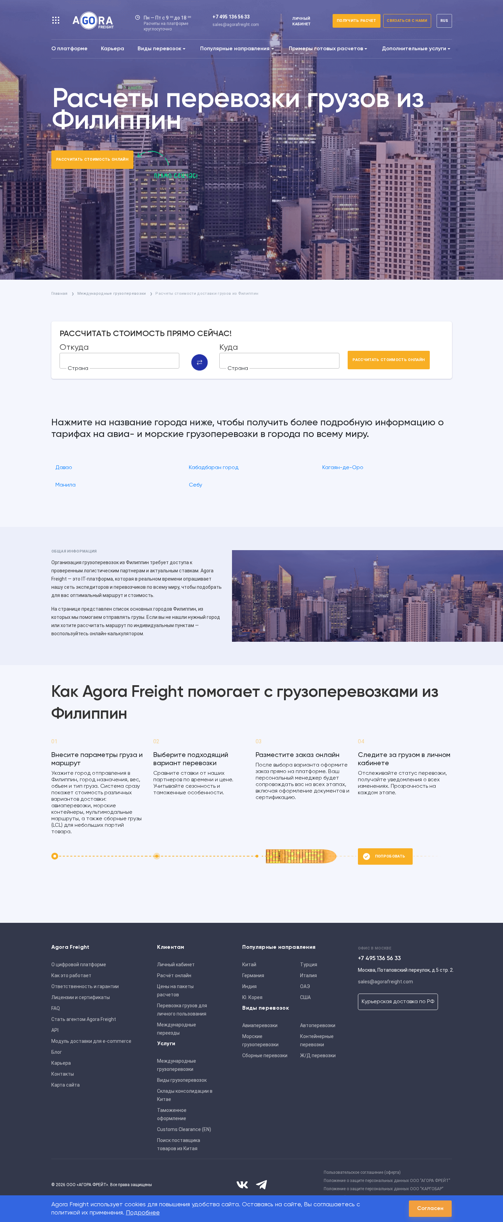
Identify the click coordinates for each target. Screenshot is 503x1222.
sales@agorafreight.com (235, 24)
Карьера (112, 49)
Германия (253, 975)
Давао (63, 467)
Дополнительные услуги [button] (414, 49)
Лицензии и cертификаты (80, 997)
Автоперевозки (317, 1025)
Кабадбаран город (213, 467)
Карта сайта (65, 1085)
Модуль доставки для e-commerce (91, 1041)
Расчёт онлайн (174, 975)
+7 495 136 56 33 (231, 16)
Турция (308, 964)
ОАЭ (305, 986)
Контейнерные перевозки (317, 1040)
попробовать (390, 856)
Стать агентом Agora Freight (83, 1019)
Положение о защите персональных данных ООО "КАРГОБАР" (383, 1188)
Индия (249, 986)
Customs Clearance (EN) (184, 1129)
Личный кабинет (176, 964)
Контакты (62, 1074)
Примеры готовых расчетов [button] (326, 49)
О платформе (69, 49)
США (305, 997)
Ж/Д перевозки (318, 1055)
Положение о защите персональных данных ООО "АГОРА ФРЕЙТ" (387, 1180)
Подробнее (143, 1213)
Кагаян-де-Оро (342, 467)
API (55, 1030)
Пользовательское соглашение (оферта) (362, 1172)
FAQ (55, 1008)
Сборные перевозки (264, 1055)
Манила (65, 485)
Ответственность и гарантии (85, 986)
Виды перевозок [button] (159, 49)
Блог (56, 1052)
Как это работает (71, 975)
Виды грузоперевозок (182, 1080)
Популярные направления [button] (235, 49)
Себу (195, 485)
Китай (249, 964)
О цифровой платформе (78, 964)
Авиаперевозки (260, 1025)
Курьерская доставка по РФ (398, 1002)
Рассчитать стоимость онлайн (92, 159)
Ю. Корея (252, 997)
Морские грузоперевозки (260, 1040)
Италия (308, 975)
